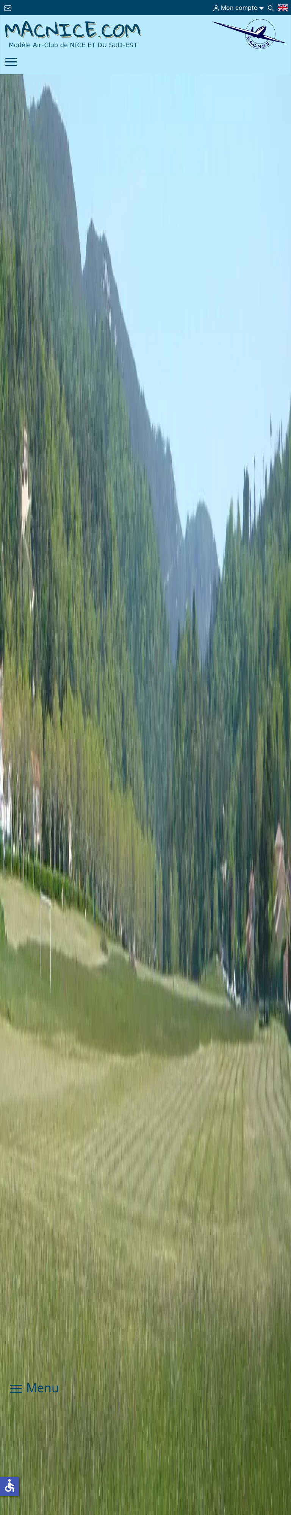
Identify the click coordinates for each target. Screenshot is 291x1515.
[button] (272, 1477)
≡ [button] (11, 62)
